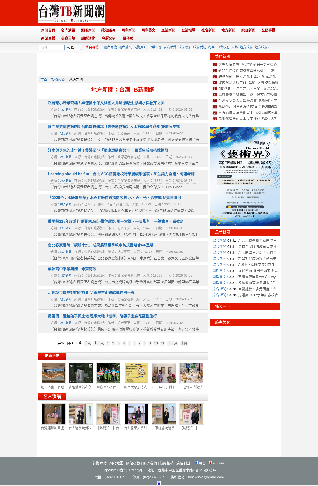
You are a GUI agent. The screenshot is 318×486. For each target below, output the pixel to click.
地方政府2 (262, 47)
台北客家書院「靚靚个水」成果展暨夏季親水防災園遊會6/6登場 (101, 245)
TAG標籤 (58, 80)
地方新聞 (228, 30)
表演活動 (169, 47)
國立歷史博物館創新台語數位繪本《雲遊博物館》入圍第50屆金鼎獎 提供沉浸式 (114, 127)
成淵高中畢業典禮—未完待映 (72, 269)
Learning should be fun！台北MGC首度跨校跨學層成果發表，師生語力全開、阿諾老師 (121, 174)
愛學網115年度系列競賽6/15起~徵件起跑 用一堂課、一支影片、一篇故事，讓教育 (116, 221)
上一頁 (99, 343)
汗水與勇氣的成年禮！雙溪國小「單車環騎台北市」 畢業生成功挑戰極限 (108, 150)
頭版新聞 (88, 30)
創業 (211, 47)
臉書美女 (222, 322)
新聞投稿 (167, 463)
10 (156, 343)
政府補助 (199, 47)
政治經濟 (108, 30)
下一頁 (172, 343)
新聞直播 (48, 38)
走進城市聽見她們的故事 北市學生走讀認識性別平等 (91, 292)
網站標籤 (133, 463)
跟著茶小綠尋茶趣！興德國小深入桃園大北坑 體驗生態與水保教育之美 (106, 103)
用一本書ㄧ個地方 (52, 389)
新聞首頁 (48, 30)
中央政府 (223, 47)
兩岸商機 (110, 47)
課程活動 (88, 38)
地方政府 (246, 47)
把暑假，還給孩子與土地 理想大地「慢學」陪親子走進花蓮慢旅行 (102, 316)
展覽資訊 (140, 47)
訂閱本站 (100, 463)
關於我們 (150, 463)
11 (162, 343)
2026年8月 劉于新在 (163, 389)
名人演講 (68, 30)
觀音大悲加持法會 (135, 389)
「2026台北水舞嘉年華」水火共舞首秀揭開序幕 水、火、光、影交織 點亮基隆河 (114, 198)
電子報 (128, 38)
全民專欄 (268, 30)
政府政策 (184, 47)
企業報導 (188, 30)
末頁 (184, 343)
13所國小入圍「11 (106, 389)
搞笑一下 (222, 306)
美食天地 (68, 38)
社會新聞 (208, 30)
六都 (234, 47)
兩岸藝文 (148, 30)
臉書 (202, 463)
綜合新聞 (248, 30)
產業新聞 (168, 30)
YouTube (219, 463)
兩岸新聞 (128, 30)
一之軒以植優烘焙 (190, 389)
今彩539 (108, 38)
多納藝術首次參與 (80, 389)
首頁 (43, 80)
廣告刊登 (183, 463)
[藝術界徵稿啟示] (245, 225)
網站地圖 (116, 463)
